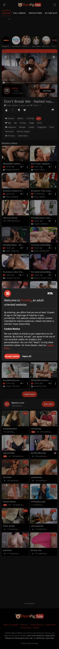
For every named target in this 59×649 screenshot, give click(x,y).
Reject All (26, 356)
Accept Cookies (12, 356)
